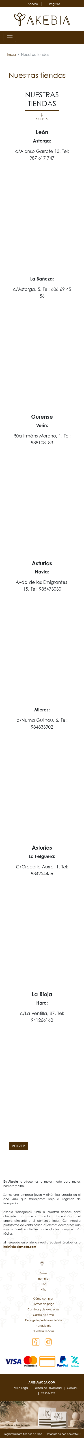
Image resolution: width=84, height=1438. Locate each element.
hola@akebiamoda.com (19, 1246)
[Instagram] (48, 1341)
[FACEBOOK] (36, 1341)
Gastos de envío (43, 1315)
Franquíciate (43, 1325)
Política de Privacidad (48, 1388)
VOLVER (18, 1146)
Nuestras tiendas (43, 1331)
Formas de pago (43, 1304)
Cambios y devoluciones (43, 1309)
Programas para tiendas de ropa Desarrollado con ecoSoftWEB (42, 1434)
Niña (43, 1284)
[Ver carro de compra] (78, 37)
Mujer (43, 1273)
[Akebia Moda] (42, 19)
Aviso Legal (21, 1388)
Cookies (72, 1388)
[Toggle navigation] (10, 37)
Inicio (11, 54)
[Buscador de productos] (71, 37)
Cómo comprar (43, 1298)
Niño (43, 1289)
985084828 (48, 1393)
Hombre (43, 1278)
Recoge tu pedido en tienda (43, 1320)
